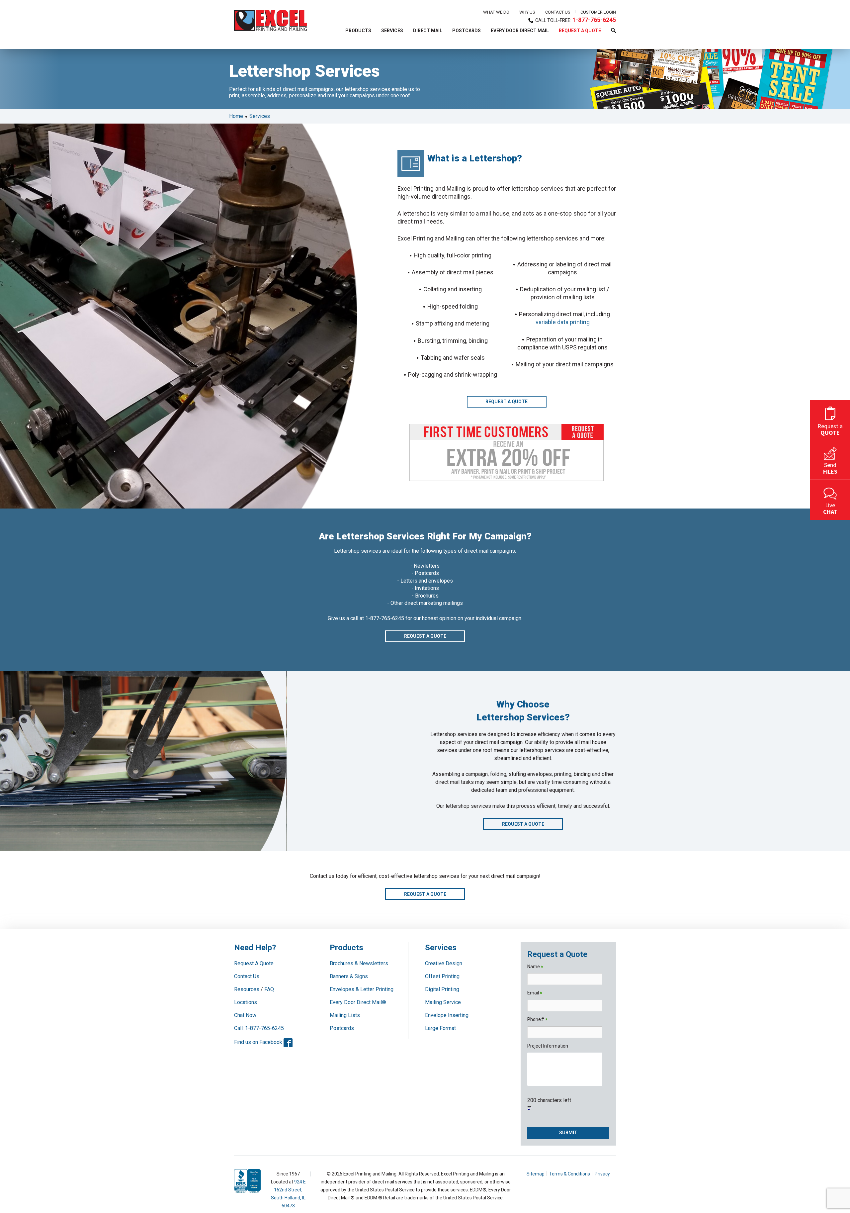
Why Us (527, 12)
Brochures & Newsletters (359, 963)
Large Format (440, 1028)
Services (259, 116)
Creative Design (443, 963)
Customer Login (598, 12)
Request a (830, 429)
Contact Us (557, 12)
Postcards (342, 1028)
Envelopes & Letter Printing (361, 989)
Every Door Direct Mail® (358, 1002)
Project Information (547, 1046)
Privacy (602, 1173)
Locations (245, 1002)
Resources (246, 989)
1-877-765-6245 (594, 19)
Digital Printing (442, 989)
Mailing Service (443, 1002)
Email (534, 993)
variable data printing (563, 322)
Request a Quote (506, 401)
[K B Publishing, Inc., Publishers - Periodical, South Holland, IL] (244, 1187)
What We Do (496, 12)
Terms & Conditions (569, 1173)
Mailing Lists (345, 1015)
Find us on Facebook (263, 1042)
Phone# (537, 1020)
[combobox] (312, 54)
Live (830, 508)
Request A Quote (254, 963)
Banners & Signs (349, 976)
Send (830, 468)
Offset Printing (442, 976)
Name (535, 967)
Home (236, 116)
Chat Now (245, 1015)
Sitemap (536, 1173)
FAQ (269, 989)
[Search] (401, 53)
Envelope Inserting (446, 1015)
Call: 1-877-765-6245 (259, 1028)
